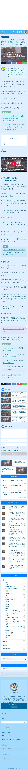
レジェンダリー (15, 634)
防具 (15, 584)
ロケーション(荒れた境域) (15, 621)
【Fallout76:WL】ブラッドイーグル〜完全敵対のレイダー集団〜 (17, 508)
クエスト (15, 628)
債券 (15, 592)
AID (15, 637)
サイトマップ (6, 735)
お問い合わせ (6, 732)
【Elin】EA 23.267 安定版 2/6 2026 (13, 480)
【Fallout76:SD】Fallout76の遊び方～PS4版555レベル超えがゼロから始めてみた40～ (14, 252)
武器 (15, 624)
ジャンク (15, 597)
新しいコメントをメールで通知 (11, 448)
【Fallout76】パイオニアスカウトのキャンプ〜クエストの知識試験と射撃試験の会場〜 (17, 539)
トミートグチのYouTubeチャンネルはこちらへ (16, 74)
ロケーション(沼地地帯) (15, 623)
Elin (14, 641)
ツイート (3, 713)
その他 (15, 601)
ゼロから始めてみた (12, 377)
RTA (15, 582)
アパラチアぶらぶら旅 (17, 375)
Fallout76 (9, 375)
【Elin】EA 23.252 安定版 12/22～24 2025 (14, 493)
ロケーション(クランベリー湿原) (15, 626)
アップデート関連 (15, 619)
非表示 (16, 138)
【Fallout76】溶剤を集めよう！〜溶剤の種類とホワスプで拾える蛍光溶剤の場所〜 (17, 514)
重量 (15, 608)
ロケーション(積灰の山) (15, 617)
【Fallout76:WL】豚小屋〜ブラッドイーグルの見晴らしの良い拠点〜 (17, 567)
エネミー (15, 602)
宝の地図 (15, 635)
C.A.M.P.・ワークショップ (15, 612)
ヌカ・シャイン (15, 590)
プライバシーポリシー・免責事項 (11, 739)
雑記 (14, 645)
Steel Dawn (5, 377)
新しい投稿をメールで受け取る (11, 450)
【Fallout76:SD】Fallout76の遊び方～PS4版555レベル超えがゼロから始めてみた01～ (14, 118)
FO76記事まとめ (15, 586)
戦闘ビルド (15, 630)
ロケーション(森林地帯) (15, 610)
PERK (15, 604)
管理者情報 (14, 649)
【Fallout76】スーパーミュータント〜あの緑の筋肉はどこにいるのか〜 (17, 519)
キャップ (15, 606)
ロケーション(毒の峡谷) (15, 613)
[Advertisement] (14, 15)
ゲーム (4, 375)
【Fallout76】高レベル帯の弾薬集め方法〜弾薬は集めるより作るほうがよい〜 (17, 525)
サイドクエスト (15, 632)
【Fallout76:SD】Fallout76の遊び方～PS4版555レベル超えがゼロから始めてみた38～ (14, 127)
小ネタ (15, 615)
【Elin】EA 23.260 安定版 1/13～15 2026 (13, 486)
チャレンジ (15, 593)
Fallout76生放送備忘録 (15, 588)
